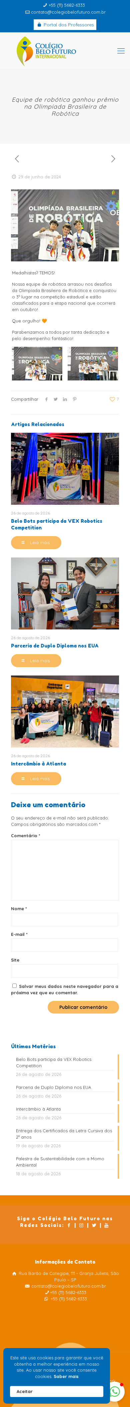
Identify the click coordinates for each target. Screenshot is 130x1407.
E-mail (19, 934)
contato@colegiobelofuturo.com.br (68, 12)
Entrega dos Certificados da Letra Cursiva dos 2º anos (64, 1134)
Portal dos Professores (68, 25)
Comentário (25, 835)
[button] (115, 1392)
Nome (19, 908)
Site (15, 960)
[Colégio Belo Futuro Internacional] (65, 51)
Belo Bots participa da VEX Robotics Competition (53, 1062)
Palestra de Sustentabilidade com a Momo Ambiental (60, 1162)
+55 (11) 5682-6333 (67, 5)
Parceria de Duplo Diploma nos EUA (55, 645)
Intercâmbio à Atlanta (38, 764)
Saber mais (66, 1376)
